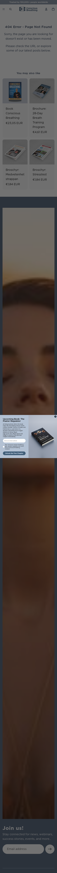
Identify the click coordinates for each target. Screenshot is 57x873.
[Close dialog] (55, 417)
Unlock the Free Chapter (14, 453)
